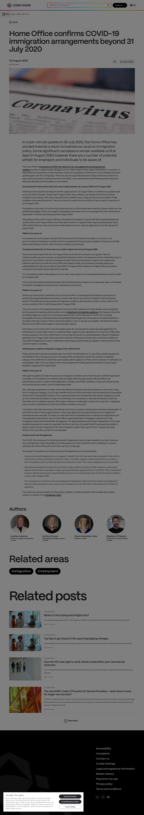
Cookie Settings (70, 807)
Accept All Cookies (70, 796)
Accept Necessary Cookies (70, 801)
